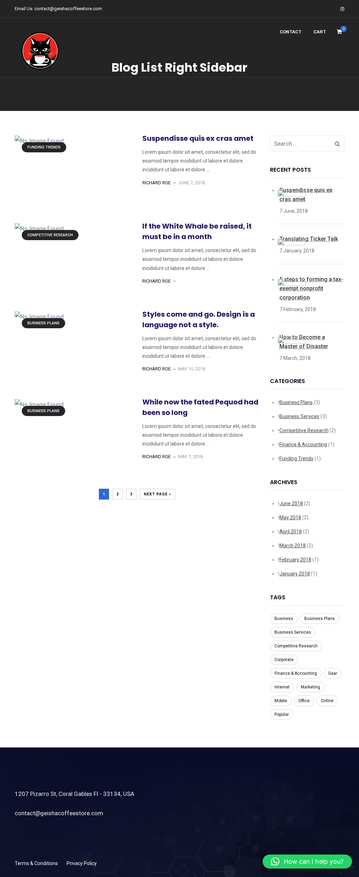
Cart (319, 31)
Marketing (310, 687)
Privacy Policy (82, 863)
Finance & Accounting (303, 444)
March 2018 (292, 545)
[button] (307, 862)
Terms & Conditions (36, 863)
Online (327, 700)
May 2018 (290, 517)
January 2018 (294, 573)
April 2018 (290, 531)
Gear (332, 673)
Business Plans (43, 323)
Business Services (299, 416)
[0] (339, 33)
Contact (291, 31)
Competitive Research (50, 235)
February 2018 (295, 559)
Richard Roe (156, 182)
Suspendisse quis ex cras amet (197, 138)
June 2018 (291, 503)
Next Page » (157, 494)
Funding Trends (44, 147)
